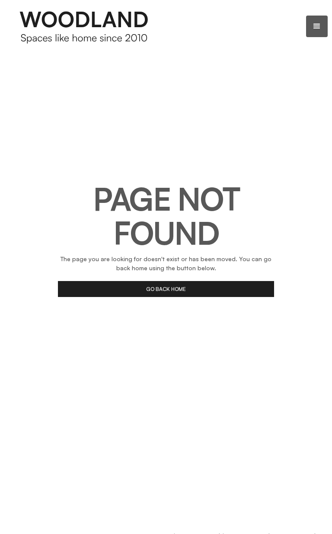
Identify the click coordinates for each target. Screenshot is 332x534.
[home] (84, 26)
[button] (317, 26)
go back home (166, 289)
